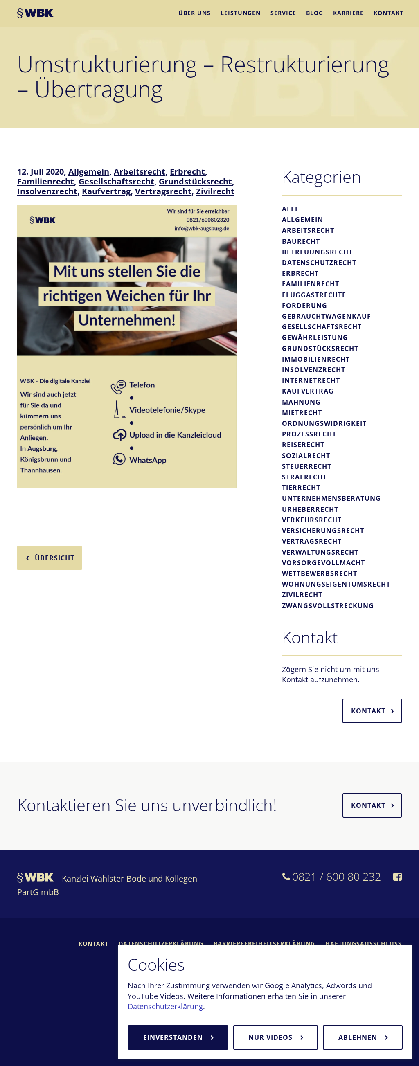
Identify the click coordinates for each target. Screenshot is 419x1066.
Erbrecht (187, 171)
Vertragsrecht (163, 191)
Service (283, 13)
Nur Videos (271, 1037)
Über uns (194, 13)
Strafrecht (304, 476)
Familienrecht (45, 181)
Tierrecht (301, 487)
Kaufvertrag (106, 191)
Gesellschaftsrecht (116, 181)
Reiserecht (303, 444)
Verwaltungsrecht (320, 552)
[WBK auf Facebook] (397, 878)
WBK (35, 14)
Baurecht (301, 241)
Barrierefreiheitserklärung (264, 943)
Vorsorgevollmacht (323, 562)
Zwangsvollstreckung (328, 605)
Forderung (304, 305)
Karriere (348, 13)
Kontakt (388, 13)
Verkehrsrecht (312, 519)
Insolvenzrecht (47, 191)
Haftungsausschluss (363, 943)
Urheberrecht (310, 509)
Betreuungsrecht (317, 251)
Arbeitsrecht (139, 171)
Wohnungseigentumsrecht (336, 584)
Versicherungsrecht (323, 530)
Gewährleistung (315, 337)
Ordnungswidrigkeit (324, 423)
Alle (290, 209)
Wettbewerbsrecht (319, 573)
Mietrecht (302, 412)
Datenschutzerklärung (165, 1006)
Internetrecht (311, 380)
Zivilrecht (215, 191)
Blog (314, 13)
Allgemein (88, 171)
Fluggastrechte (314, 294)
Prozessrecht (309, 434)
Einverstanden (174, 1037)
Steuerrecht (306, 466)
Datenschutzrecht (319, 262)
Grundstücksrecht (195, 181)
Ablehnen (358, 1037)
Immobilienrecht (316, 359)
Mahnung (301, 402)
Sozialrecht (306, 455)
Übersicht (54, 557)
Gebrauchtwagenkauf (326, 316)
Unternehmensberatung (331, 498)
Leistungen (241, 13)
